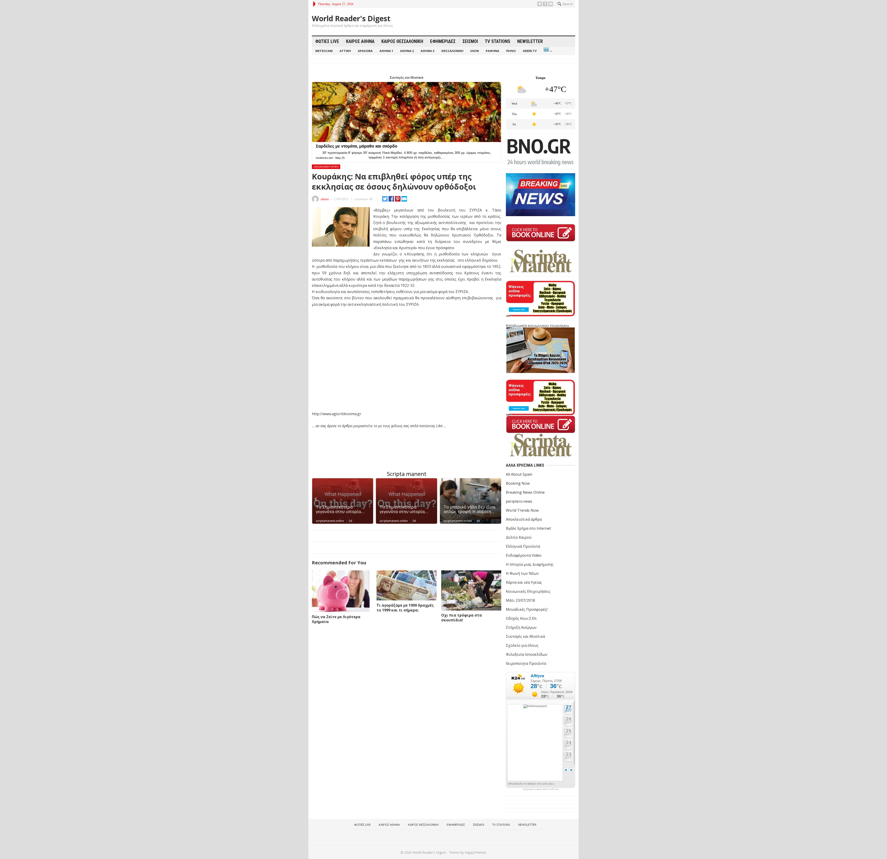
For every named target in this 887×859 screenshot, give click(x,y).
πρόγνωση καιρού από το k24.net (541, 789)
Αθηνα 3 (427, 51)
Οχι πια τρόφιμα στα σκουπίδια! (461, 618)
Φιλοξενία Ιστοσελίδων (526, 654)
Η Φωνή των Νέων (522, 573)
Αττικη (345, 51)
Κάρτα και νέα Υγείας (524, 582)
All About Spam (519, 474)
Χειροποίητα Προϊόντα (526, 663)
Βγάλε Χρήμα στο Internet (528, 528)
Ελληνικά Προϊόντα (523, 546)
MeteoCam (324, 51)
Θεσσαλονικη (452, 51)
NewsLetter (530, 41)
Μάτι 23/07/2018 (520, 600)
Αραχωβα (365, 51)
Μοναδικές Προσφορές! (526, 609)
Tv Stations (497, 41)
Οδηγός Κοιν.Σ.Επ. (521, 618)
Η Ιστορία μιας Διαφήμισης (529, 564)
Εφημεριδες (443, 41)
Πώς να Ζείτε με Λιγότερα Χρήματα (336, 619)
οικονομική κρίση (326, 166)
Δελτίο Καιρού (519, 537)
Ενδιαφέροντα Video (523, 555)
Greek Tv (530, 51)
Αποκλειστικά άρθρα (524, 519)
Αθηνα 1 (386, 51)
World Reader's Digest (351, 18)
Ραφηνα (492, 51)
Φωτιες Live (327, 41)
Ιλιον (474, 51)
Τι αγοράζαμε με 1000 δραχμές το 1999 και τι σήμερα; (405, 608)
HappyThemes (475, 852)
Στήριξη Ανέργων (521, 627)
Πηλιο (511, 51)
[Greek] (547, 51)
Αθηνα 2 (407, 51)
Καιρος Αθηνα (360, 41)
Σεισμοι (470, 41)
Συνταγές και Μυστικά (525, 636)
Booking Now (518, 483)
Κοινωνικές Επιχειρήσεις (528, 591)
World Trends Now (522, 510)
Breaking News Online (525, 492)
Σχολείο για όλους (522, 645)
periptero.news (519, 501)
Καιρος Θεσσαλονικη (402, 41)
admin (325, 199)
